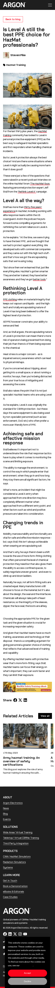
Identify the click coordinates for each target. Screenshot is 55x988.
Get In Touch (10, 880)
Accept (27, 973)
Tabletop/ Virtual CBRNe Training (21, 837)
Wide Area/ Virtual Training (17, 832)
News (6, 808)
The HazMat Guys (40, 183)
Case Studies (10, 897)
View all (45, 715)
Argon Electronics (13, 802)
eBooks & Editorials (13, 891)
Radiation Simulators (14, 862)
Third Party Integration (16, 843)
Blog (5, 813)
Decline (27, 981)
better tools (39, 279)
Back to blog (13, 19)
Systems (8, 867)
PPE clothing (10, 299)
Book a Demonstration (15, 886)
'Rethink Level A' (27, 191)
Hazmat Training (16, 64)
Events (7, 819)
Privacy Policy (26, 965)
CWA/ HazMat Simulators (17, 856)
